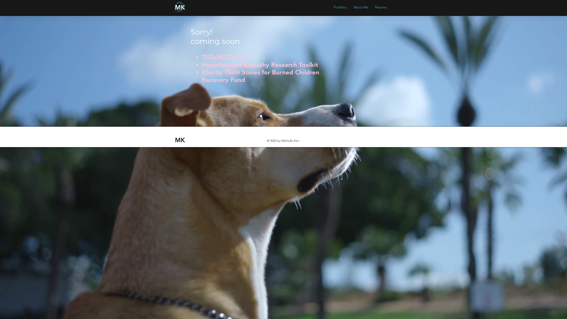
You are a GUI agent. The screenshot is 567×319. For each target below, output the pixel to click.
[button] (340, 7)
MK (180, 7)
